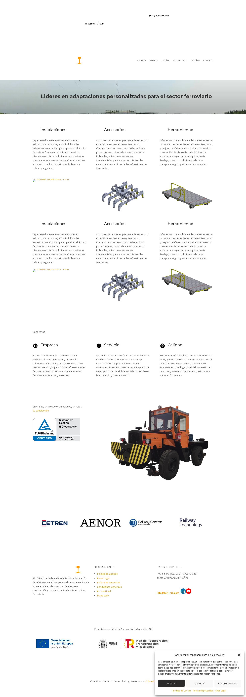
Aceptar (171, 683)
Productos (178, 60)
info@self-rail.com (94, 23)
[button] (239, 655)
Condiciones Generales (109, 586)
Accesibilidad (104, 591)
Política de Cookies (182, 690)
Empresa (141, 60)
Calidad (166, 60)
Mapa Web (103, 595)
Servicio (154, 60)
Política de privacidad (203, 690)
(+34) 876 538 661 (159, 15)
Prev (30, 522)
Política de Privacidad (108, 582)
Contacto (208, 60)
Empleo (195, 60)
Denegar (200, 683)
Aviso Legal (220, 690)
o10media (150, 681)
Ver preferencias (227, 683)
